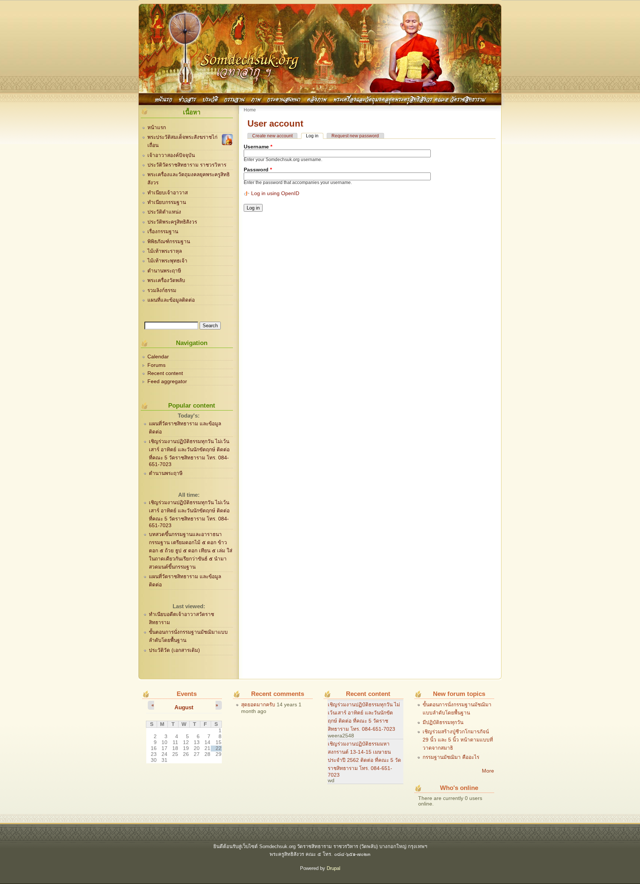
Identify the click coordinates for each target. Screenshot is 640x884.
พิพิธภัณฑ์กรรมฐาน (168, 241)
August (183, 707)
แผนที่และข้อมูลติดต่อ (171, 300)
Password (258, 170)
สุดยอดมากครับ (258, 704)
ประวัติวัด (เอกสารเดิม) (174, 650)
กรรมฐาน (234, 98)
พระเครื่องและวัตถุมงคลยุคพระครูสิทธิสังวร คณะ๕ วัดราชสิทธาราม (409, 98)
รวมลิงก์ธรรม (161, 290)
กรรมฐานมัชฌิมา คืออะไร (451, 757)
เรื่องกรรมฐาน (162, 231)
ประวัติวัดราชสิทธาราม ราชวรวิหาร (186, 165)
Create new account (272, 135)
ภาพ (256, 98)
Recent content (165, 373)
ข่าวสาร (187, 98)
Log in (314, 135)
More (488, 771)
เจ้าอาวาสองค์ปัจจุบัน (171, 155)
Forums (156, 365)
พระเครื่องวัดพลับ (166, 280)
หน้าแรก (163, 98)
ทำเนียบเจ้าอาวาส (167, 192)
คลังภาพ (317, 98)
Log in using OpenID (275, 193)
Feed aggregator (167, 381)
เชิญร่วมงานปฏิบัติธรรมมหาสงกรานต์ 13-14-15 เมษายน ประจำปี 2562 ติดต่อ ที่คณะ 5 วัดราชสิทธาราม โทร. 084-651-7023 (364, 759)
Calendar (158, 356)
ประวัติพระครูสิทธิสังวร (172, 222)
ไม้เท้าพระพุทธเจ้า (167, 261)
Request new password (355, 135)
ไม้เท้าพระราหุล (164, 251)
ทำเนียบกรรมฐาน (166, 202)
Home (250, 110)
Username (258, 147)
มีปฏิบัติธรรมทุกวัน (443, 722)
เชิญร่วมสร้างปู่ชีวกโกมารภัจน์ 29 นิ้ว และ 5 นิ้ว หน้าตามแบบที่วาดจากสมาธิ (458, 740)
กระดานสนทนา (283, 98)
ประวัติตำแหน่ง (164, 212)
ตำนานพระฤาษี (164, 271)
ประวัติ (210, 98)
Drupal (333, 868)
